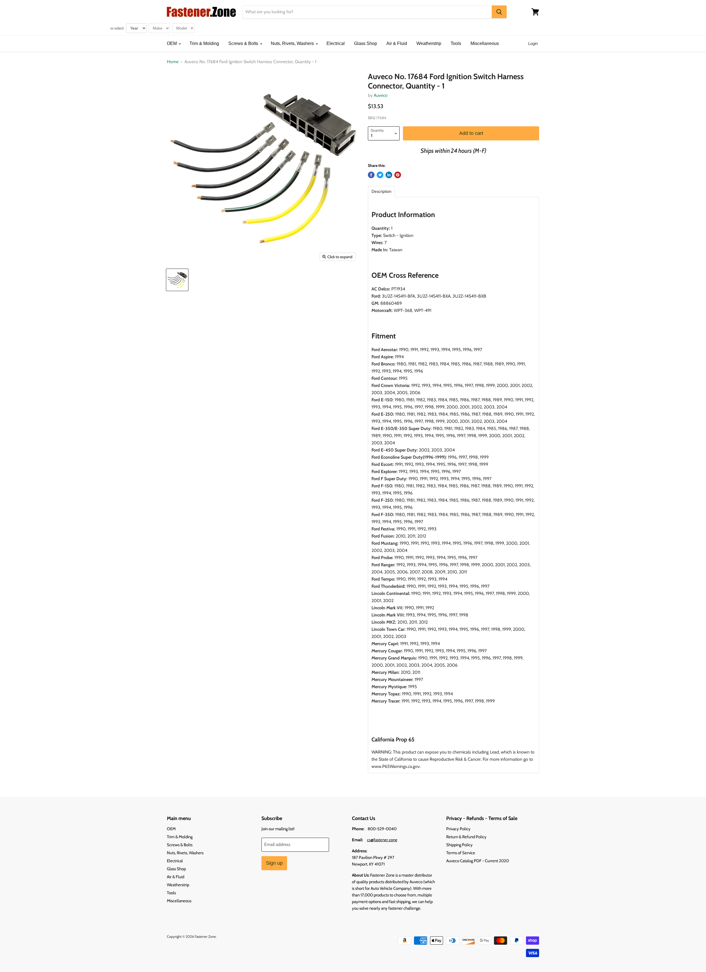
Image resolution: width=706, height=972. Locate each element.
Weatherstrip (428, 43)
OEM (172, 43)
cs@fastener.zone (382, 839)
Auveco (380, 95)
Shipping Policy (459, 844)
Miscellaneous (484, 43)
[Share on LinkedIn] (389, 175)
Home (172, 61)
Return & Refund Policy (466, 836)
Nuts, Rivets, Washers (293, 43)
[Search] (499, 12)
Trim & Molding (204, 43)
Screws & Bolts (243, 43)
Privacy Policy (458, 828)
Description (381, 191)
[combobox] (367, 12)
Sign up (274, 863)
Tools (456, 43)
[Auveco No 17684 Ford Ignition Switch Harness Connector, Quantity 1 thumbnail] (177, 280)
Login (533, 43)
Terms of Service (460, 852)
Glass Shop (365, 43)
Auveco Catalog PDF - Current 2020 (477, 860)
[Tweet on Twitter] (380, 175)
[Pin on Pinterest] (397, 175)
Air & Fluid (396, 43)
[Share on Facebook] (371, 175)
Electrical (336, 43)
